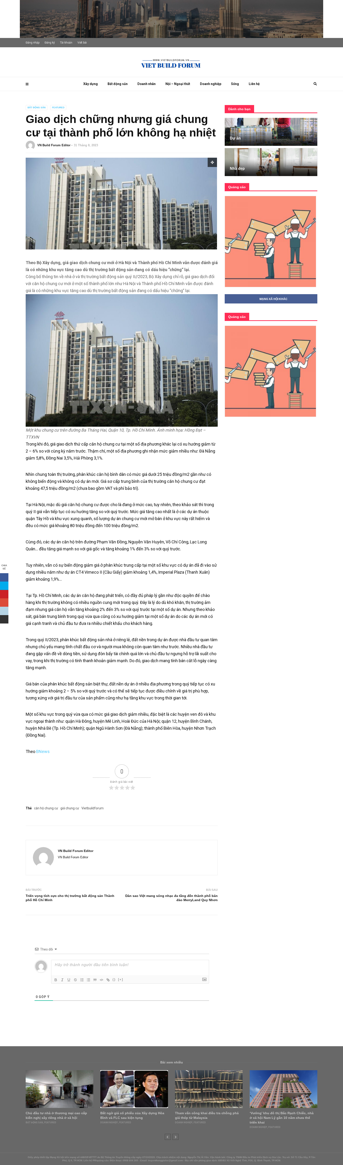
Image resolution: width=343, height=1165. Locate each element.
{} (114, 979)
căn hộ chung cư (46, 808)
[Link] (108, 980)
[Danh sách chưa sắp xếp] (88, 980)
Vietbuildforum (92, 808)
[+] (120, 979)
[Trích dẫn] (95, 980)
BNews (43, 751)
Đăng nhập (32, 42)
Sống (235, 84)
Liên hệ (254, 84)
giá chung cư (69, 808)
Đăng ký (50, 42)
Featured (58, 107)
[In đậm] (55, 980)
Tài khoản (66, 42)
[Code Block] (101, 980)
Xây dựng (90, 84)
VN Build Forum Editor (53, 145)
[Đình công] (75, 980)
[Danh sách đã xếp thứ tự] (82, 980)
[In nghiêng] (62, 980)
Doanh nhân (146, 84)
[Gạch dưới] (69, 980)
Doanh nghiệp (210, 84)
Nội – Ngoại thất (177, 84)
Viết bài (82, 42)
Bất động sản (118, 84)
